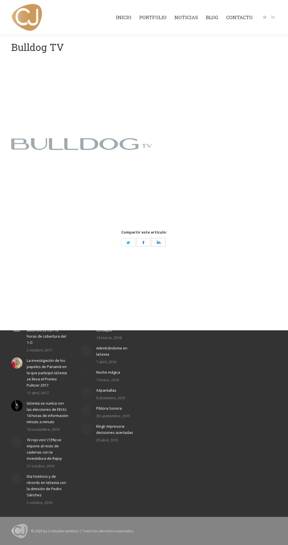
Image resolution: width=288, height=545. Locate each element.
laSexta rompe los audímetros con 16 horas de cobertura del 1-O (46, 333)
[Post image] (16, 363)
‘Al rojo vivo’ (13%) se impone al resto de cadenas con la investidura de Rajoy (44, 449)
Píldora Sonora (109, 408)
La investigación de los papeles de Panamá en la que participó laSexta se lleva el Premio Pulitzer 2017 (47, 373)
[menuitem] (123, 17)
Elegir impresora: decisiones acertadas (114, 429)
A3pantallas (106, 390)
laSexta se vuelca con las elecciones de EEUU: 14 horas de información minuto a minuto (47, 412)
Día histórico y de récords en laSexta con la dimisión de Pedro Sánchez (46, 485)
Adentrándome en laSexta (111, 351)
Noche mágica (108, 372)
